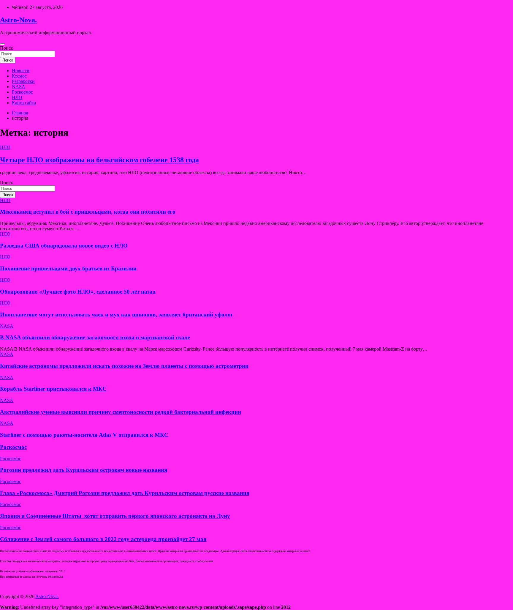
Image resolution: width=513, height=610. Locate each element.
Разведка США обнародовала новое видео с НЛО (64, 245)
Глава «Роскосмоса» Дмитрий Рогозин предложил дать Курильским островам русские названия (124, 493)
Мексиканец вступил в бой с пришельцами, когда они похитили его (87, 212)
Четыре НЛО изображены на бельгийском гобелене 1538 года (99, 160)
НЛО (17, 97)
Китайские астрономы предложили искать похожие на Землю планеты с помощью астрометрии (124, 366)
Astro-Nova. (18, 20)
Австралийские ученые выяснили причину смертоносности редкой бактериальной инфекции (120, 412)
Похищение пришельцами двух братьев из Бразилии (68, 268)
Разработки (23, 81)
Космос (19, 75)
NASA (18, 86)
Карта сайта (24, 102)
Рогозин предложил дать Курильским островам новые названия (83, 470)
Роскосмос (22, 91)
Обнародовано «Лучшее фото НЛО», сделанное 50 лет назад (78, 292)
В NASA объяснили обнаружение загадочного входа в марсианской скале (95, 337)
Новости (20, 70)
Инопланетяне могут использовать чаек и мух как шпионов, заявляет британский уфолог (116, 314)
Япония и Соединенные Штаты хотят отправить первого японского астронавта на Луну (115, 516)
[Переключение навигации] (2, 44)
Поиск (6, 48)
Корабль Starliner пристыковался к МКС (53, 389)
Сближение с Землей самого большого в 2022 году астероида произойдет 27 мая (103, 539)
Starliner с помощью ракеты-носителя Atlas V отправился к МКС (84, 435)
